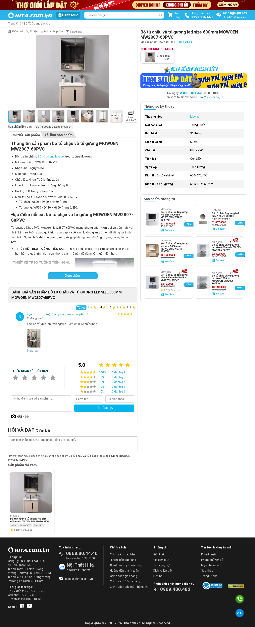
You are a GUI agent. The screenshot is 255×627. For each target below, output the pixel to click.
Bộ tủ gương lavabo (51, 156)
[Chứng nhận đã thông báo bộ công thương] (213, 586)
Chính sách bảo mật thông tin (129, 586)
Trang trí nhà (209, 576)
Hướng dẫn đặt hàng (123, 559)
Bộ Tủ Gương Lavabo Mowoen (53, 126)
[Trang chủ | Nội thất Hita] (30, 16)
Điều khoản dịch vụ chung (126, 565)
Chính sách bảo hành (123, 554)
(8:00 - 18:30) (202, 93)
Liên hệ (158, 576)
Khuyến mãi (208, 554)
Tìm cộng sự (161, 565)
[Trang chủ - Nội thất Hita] (30, 550)
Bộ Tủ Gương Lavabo (37, 23)
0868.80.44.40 (82, 553)
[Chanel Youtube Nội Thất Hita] (28, 606)
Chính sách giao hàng (123, 576)
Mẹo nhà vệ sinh (211, 565)
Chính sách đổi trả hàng (125, 581)
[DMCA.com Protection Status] (235, 585)
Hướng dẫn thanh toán (124, 570)
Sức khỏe (207, 570)
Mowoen (195, 116)
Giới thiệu (159, 554)
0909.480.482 (175, 589)
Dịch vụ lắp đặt (162, 570)
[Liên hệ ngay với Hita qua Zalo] (240, 613)
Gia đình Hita (161, 559)
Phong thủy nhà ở (212, 559)
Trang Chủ (14, 23)
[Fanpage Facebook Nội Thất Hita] (21, 606)
